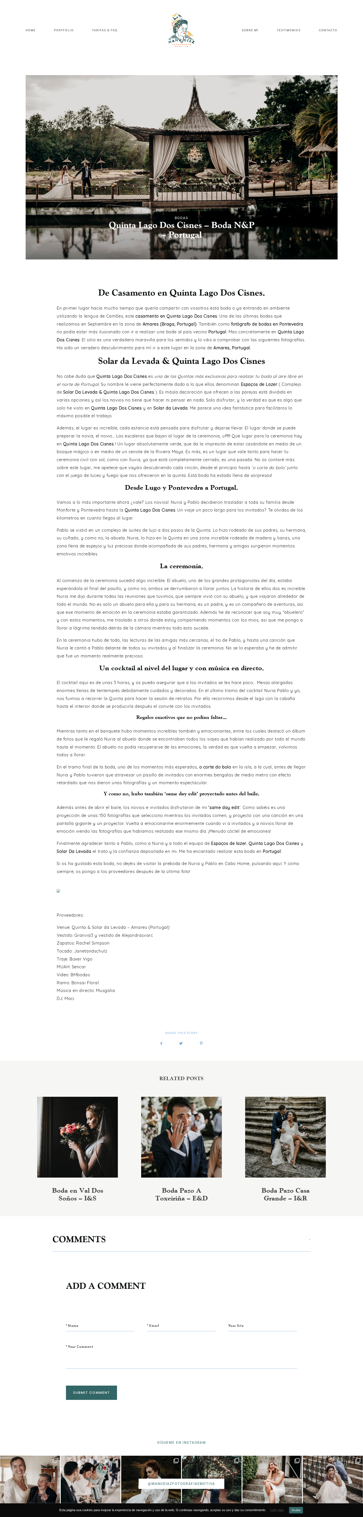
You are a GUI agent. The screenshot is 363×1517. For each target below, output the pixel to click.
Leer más (277, 1510)
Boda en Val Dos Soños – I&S (77, 1149)
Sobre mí (250, 30)
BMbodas (80, 974)
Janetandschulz (90, 951)
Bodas (181, 218)
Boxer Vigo (81, 959)
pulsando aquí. (267, 863)
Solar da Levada (109, 927)
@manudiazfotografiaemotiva (181, 1484)
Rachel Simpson (93, 943)
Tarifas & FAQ (104, 30)
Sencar (79, 966)
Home (31, 30)
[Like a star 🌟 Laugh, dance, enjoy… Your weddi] (333, 1485)
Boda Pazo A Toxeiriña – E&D (181, 1149)
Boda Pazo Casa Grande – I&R (285, 1149)
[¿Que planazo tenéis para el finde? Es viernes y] (272, 1485)
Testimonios (288, 30)
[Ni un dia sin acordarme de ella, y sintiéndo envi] (30, 1485)
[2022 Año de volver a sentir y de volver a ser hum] (90, 1485)
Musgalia (105, 990)
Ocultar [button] (296, 1510)
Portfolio (64, 30)
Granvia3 (83, 935)
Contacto (328, 30)
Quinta (78, 927)
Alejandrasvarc (137, 935)
